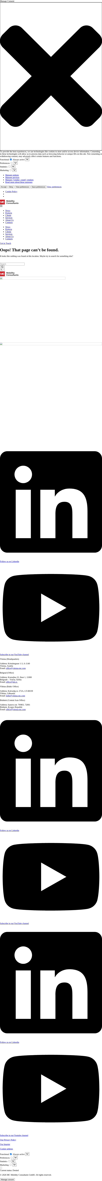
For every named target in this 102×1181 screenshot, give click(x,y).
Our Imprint (5, 1144)
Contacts (9, 222)
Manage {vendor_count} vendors (19, 180)
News (7, 210)
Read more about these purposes (18, 182)
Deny (11, 187)
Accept (4, 187)
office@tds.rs (12, 682)
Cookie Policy (11, 191)
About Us (9, 220)
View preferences (22, 187)
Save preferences (38, 187)
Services (8, 218)
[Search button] (2, 268)
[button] (51, 76)
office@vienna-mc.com (16, 668)
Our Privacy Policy (8, 1140)
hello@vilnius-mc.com (15, 696)
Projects (8, 213)
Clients (8, 215)
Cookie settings (6, 1149)
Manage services (12, 177)
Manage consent (7, 1180)
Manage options (12, 175)
